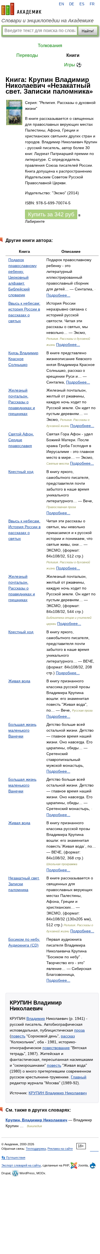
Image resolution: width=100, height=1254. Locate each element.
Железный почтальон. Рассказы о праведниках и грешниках (21, 402)
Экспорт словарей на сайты (21, 1165)
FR (92, 4)
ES (81, 4)
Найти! (88, 31)
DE (71, 4)
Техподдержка (36, 1148)
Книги (72, 55)
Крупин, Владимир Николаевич (36, 1120)
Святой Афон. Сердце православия (21, 440)
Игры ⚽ (73, 64)
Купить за (51, 214)
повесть (18, 1036)
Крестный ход (20, 471)
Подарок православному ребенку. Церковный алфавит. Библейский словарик (22, 277)
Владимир (35, 1018)
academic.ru (21, 9)
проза (79, 1030)
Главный (78, 1077)
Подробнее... (58, 295)
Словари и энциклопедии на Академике (47, 20)
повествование (56, 1048)
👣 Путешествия (13, 1157)
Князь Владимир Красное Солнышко (23, 359)
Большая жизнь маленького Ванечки (22, 730)
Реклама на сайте (60, 1148)
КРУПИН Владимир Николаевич (58, 1093)
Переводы (27, 55)
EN (61, 4)
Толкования (50, 45)
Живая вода (19, 681)
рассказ (68, 1036)
